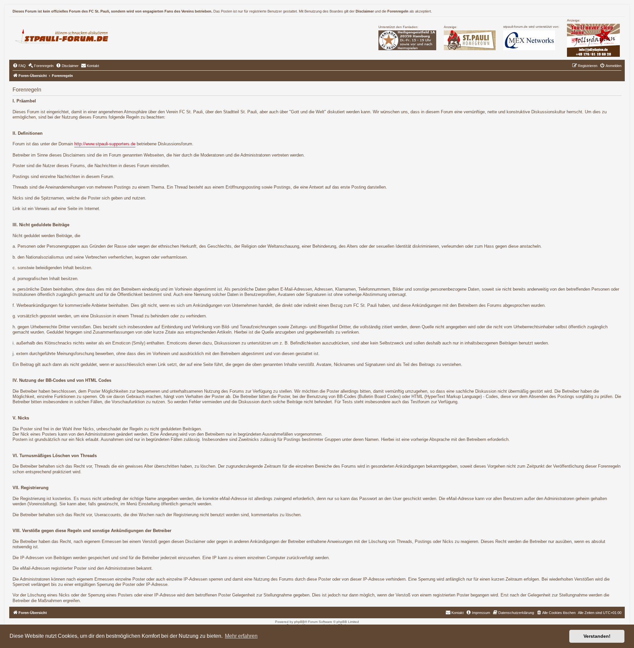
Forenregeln (397, 11)
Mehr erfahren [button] (241, 636)
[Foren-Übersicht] (64, 35)
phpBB (299, 622)
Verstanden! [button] (597, 636)
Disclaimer (365, 11)
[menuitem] (19, 66)
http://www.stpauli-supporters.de (104, 144)
